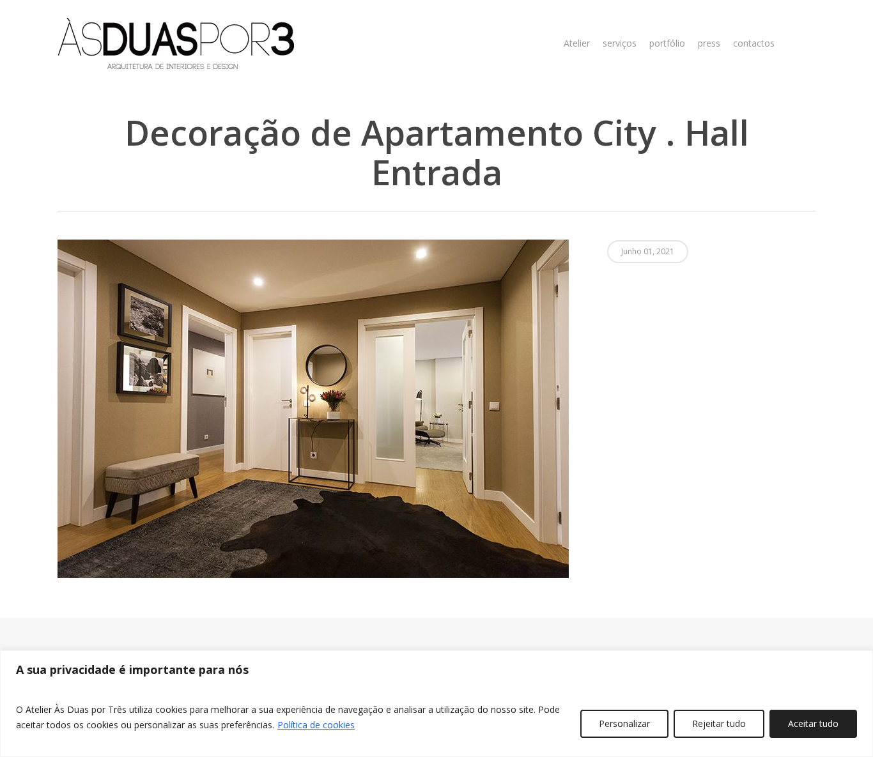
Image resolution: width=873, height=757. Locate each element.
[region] (436, 703)
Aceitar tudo (813, 723)
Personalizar (624, 723)
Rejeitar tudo (719, 723)
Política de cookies (316, 725)
